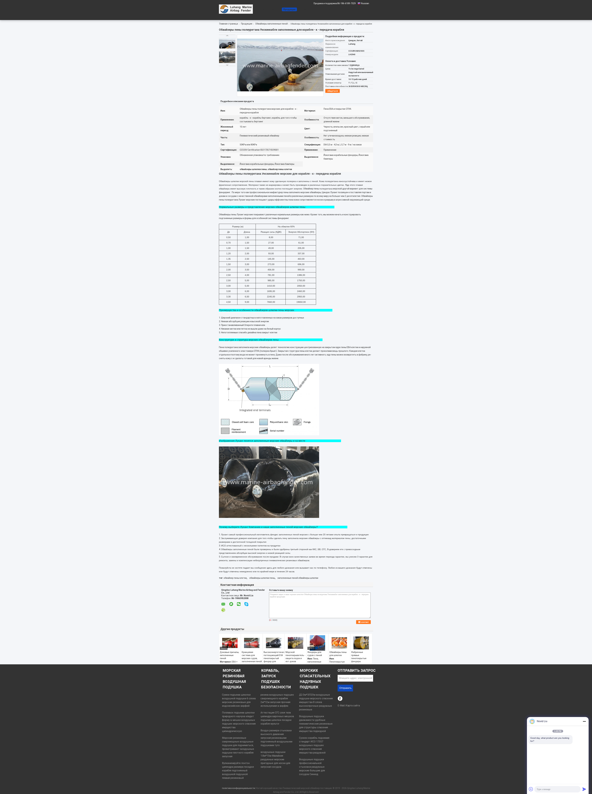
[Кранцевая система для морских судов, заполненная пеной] (252, 643)
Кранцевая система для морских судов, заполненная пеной (252, 657)
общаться (332, 91)
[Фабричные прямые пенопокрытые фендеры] (361, 643)
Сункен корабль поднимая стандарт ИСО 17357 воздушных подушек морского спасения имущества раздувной (314, 745)
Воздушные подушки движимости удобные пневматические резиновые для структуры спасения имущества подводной (316, 724)
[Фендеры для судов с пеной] (317, 643)
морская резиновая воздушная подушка (234, 678)
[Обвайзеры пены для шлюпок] (339, 643)
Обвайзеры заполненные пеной (271, 23)
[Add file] (531, 789)
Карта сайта (353, 705)
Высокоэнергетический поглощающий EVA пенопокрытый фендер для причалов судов (274, 658)
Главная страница (270, 9)
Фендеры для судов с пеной (314, 653)
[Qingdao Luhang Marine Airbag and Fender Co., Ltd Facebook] (340, 698)
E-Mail (341, 705)
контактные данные (325, 9)
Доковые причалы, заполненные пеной (229, 655)
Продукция (289, 9)
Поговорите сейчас (350, 9)
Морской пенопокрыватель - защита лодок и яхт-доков (295, 657)
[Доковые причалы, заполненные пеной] (230, 643)
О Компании (305, 9)
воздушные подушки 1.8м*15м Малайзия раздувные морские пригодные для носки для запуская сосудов (275, 759)
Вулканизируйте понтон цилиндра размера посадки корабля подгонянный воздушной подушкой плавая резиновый (238, 770)
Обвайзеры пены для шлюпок (338, 653)
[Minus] (584, 721)
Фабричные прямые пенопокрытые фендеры (358, 657)
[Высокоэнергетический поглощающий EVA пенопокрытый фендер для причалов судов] (273, 643)
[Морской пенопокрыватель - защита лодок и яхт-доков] (295, 643)
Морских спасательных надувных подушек (315, 678)
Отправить (345, 688)
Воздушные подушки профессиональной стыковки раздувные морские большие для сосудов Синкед (312, 767)
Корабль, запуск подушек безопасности (276, 678)
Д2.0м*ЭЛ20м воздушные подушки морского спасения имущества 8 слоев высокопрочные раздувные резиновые (316, 702)
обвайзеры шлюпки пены (262, 578)
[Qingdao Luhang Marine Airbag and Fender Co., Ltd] (236, 9)
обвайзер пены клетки (235, 578)
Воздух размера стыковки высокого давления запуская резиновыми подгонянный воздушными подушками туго (276, 738)
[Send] (584, 789)
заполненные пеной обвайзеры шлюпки (298, 578)
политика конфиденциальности (238, 788)
